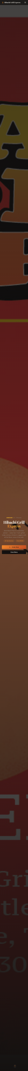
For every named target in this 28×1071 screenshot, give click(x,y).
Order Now (15, 547)
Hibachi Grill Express (12, 2)
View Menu (14, 552)
